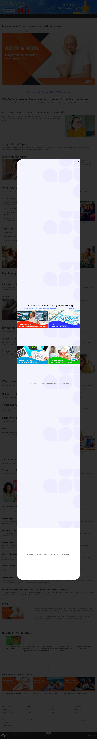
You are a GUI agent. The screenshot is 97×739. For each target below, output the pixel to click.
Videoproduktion (66, 554)
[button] (3, 736)
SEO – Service (30, 554)
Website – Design (42, 554)
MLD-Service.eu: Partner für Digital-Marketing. (48, 305)
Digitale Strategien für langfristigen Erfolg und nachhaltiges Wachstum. (48, 308)
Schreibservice (54, 554)
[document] (48, 369)
